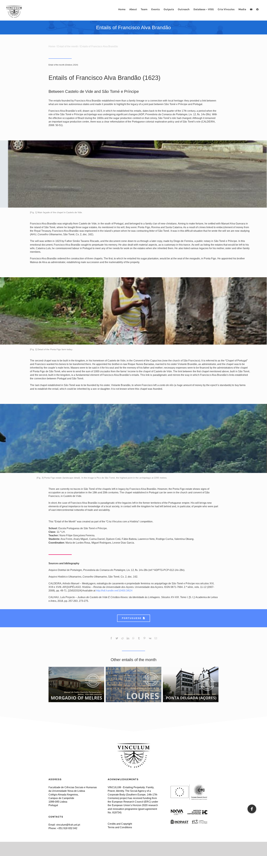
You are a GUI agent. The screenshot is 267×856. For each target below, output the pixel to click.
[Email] (156, 641)
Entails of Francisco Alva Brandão (191, 682)
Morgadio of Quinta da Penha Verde (133, 682)
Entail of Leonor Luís (76, 682)
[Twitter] (117, 641)
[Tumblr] (139, 641)
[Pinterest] (144, 641)
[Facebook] (111, 641)
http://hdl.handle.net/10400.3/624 (114, 590)
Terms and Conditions (120, 827)
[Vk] (150, 641)
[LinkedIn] (128, 641)
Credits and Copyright (120, 823)
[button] (252, 809)
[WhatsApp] (133, 641)
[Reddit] (122, 641)
